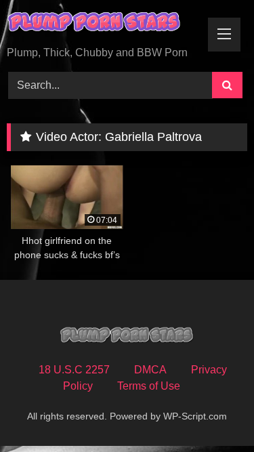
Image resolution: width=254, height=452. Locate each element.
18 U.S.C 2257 (74, 369)
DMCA (150, 369)
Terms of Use (148, 386)
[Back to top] (212, 411)
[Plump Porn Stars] (104, 24)
